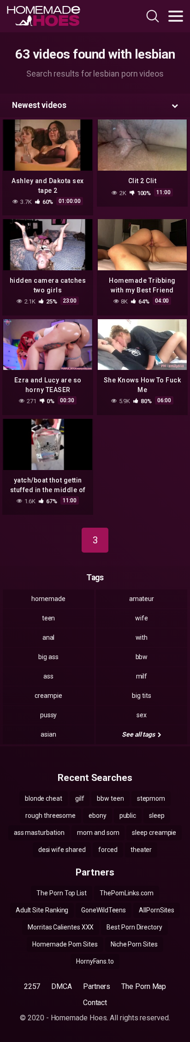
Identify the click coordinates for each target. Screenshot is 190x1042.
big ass (48, 657)
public (128, 815)
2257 (32, 986)
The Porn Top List (61, 893)
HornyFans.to (95, 961)
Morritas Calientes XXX (61, 927)
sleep (157, 815)
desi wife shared (62, 849)
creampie (48, 695)
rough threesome (50, 815)
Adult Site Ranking (42, 910)
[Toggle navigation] (175, 16)
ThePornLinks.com (127, 893)
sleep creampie (154, 832)
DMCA (61, 986)
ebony (98, 815)
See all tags (139, 734)
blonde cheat (43, 798)
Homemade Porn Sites (64, 944)
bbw (142, 657)
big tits (141, 695)
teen (48, 618)
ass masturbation (39, 832)
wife (141, 618)
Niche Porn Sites (134, 944)
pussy (48, 715)
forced (108, 849)
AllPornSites (156, 910)
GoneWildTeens (103, 910)
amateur (141, 598)
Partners (96, 986)
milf (142, 676)
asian (48, 734)
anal (48, 637)
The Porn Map (143, 986)
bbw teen (110, 798)
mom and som (98, 832)
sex (142, 715)
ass (48, 676)
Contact (95, 1002)
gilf (79, 798)
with (142, 637)
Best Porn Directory (134, 927)
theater (141, 849)
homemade (48, 598)
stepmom (151, 798)
